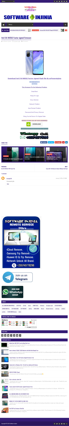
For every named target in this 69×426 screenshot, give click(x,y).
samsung (57, 308)
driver (29, 305)
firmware (25, 41)
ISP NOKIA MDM (15, 308)
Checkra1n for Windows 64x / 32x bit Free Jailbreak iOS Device (23, 365)
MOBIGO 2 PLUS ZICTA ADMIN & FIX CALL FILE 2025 (34, 158)
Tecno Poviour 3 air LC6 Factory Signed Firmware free (21, 358)
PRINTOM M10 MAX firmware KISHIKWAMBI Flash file (53, 158)
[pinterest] (59, 1)
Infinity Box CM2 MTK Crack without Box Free (19, 343)
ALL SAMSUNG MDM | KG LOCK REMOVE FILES (19, 394)
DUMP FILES (35, 305)
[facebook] (55, 1)
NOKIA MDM (36, 308)
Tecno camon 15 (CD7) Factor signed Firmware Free (21, 387)
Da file (24, 305)
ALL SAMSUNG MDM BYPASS (8, 305)
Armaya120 (9, 178)
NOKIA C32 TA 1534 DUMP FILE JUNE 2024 (18, 401)
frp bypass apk (49, 305)
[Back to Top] (67, 424)
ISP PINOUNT (30, 30)
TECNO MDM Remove (12, 312)
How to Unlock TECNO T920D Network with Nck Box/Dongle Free (23, 350)
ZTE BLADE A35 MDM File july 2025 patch (13, 159)
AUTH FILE (19, 305)
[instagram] (62, 1)
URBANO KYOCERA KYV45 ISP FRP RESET (10, 30)
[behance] (64, 424)
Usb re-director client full (15, 379)
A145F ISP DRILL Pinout (14, 372)
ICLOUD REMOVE (58, 305)
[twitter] (57, 1)
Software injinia (30, 7)
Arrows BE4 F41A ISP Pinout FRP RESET (43, 30)
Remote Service (49, 308)
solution (63, 308)
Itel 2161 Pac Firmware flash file (16, 408)
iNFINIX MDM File (5, 308)
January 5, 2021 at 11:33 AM (61, 178)
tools (20, 312)
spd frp (3, 312)
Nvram (42, 308)
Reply (8, 184)
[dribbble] (59, 424)
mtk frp (30, 308)
